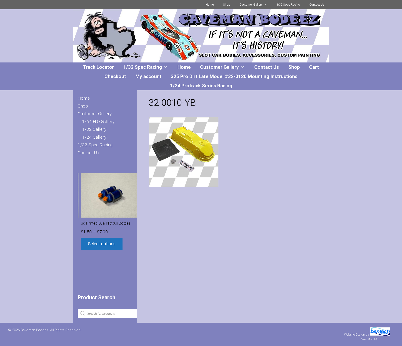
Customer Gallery (251, 4)
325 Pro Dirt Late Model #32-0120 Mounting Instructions (234, 76)
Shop (226, 4)
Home (210, 4)
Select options (98, 243)
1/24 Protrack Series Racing (201, 85)
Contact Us (316, 4)
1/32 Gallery (94, 129)
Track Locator (98, 67)
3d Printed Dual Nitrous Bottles (102, 223)
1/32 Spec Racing (288, 4)
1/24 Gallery (94, 137)
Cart (314, 67)
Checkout (115, 76)
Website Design (354, 334)
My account (148, 76)
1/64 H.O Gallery (98, 121)
